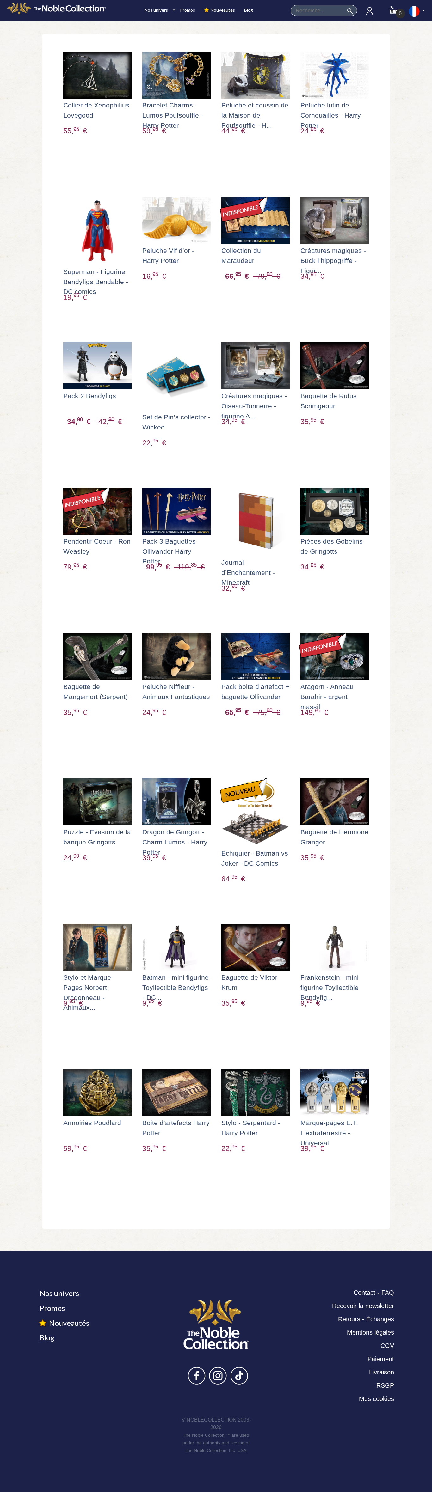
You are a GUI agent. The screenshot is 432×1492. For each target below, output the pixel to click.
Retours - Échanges (366, 1319)
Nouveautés (222, 10)
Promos (187, 10)
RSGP (385, 1385)
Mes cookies (376, 1398)
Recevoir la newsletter (363, 1305)
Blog (248, 10)
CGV (387, 1345)
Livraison (381, 1372)
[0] (393, 8)
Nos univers (158, 10)
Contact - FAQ (374, 1292)
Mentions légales (370, 1332)
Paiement (380, 1358)
